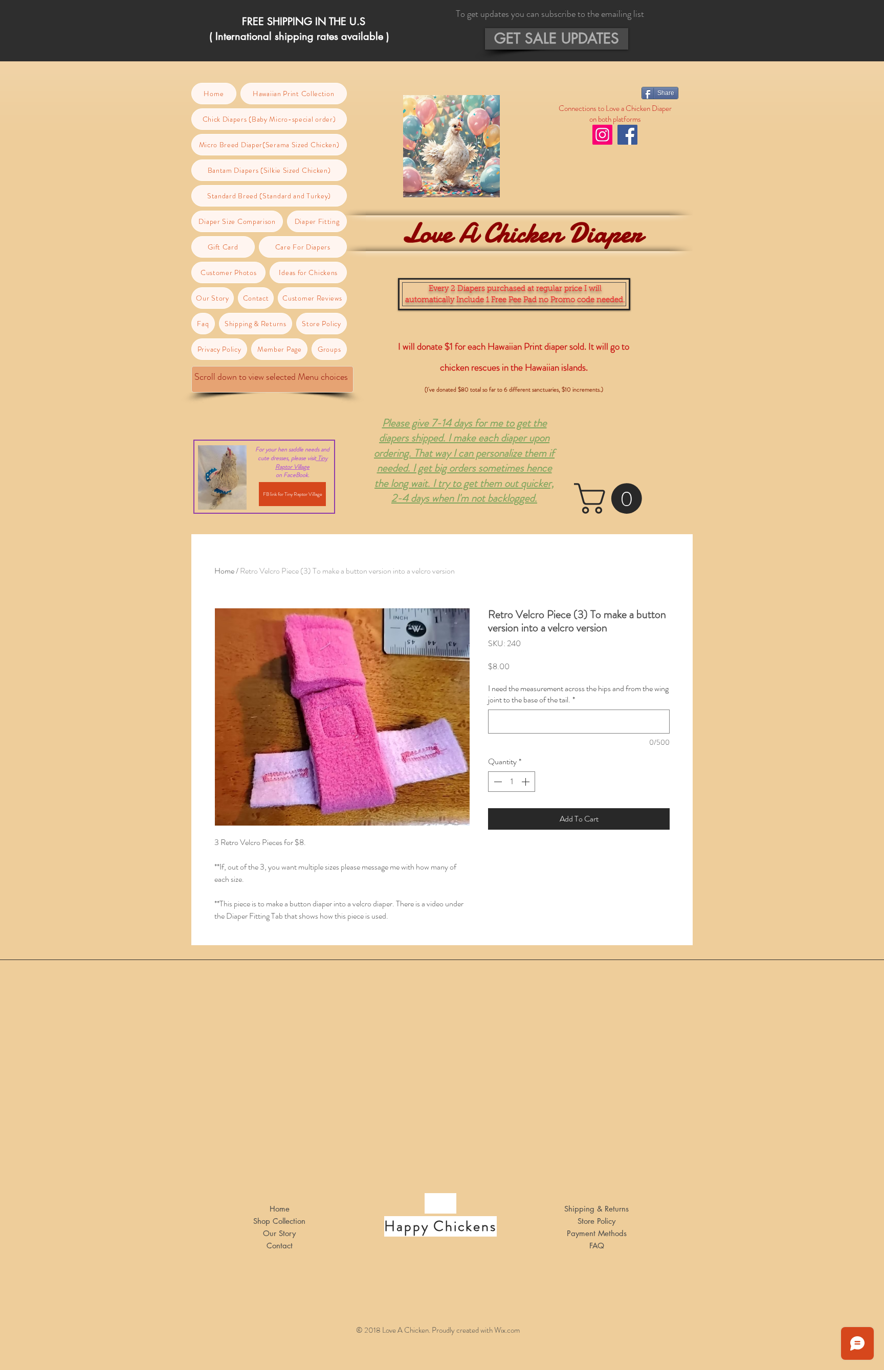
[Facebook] (627, 135)
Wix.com (507, 1330)
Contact (280, 1245)
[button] (556, 39)
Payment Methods (597, 1233)
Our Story (279, 1233)
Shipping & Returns (596, 1209)
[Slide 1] (442, 41)
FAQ (596, 1245)
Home (224, 571)
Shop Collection (279, 1221)
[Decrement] (497, 781)
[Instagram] (602, 135)
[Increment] (526, 781)
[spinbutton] (511, 781)
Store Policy (596, 1221)
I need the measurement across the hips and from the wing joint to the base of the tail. (578, 694)
